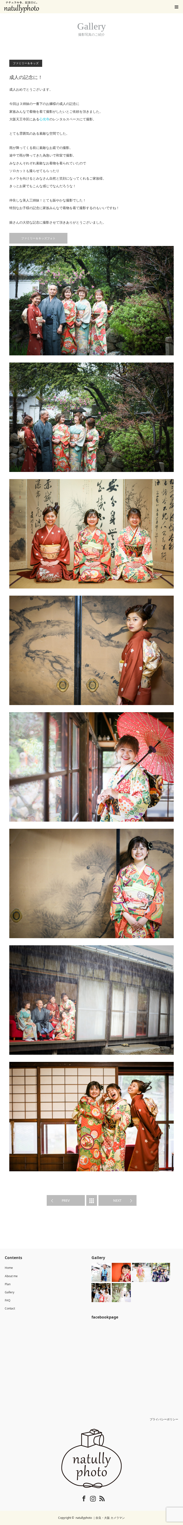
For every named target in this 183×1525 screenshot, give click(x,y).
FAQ (7, 1300)
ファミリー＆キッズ (26, 63)
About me (11, 1276)
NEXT (117, 1200)
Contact (10, 1308)
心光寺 (44, 119)
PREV (66, 1200)
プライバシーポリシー (164, 1419)
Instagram (89, 1497)
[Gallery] (91, 1200)
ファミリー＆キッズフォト (38, 238)
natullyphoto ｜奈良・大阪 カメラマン (100, 1518)
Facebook (80, 1497)
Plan (7, 1284)
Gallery (9, 1292)
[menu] (176, 6)
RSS (98, 1497)
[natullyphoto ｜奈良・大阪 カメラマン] (91, 1458)
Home (9, 1268)
